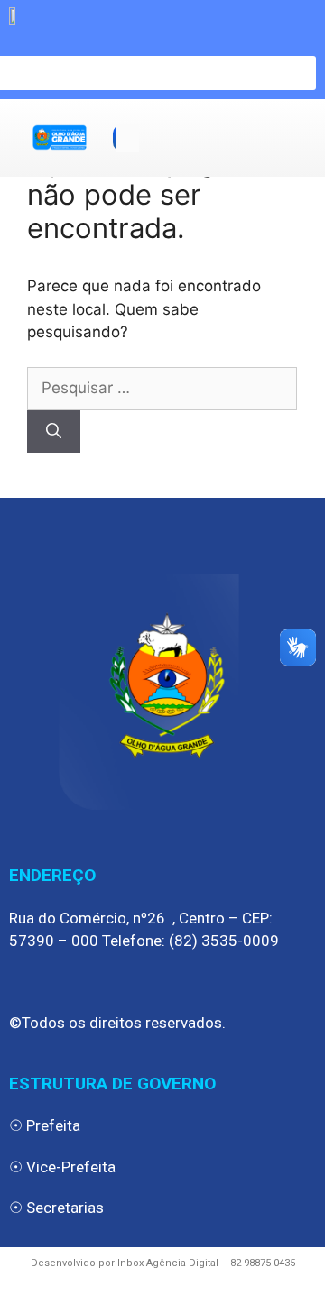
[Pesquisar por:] (162, 388)
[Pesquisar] (53, 432)
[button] (127, 138)
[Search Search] (162, 68)
